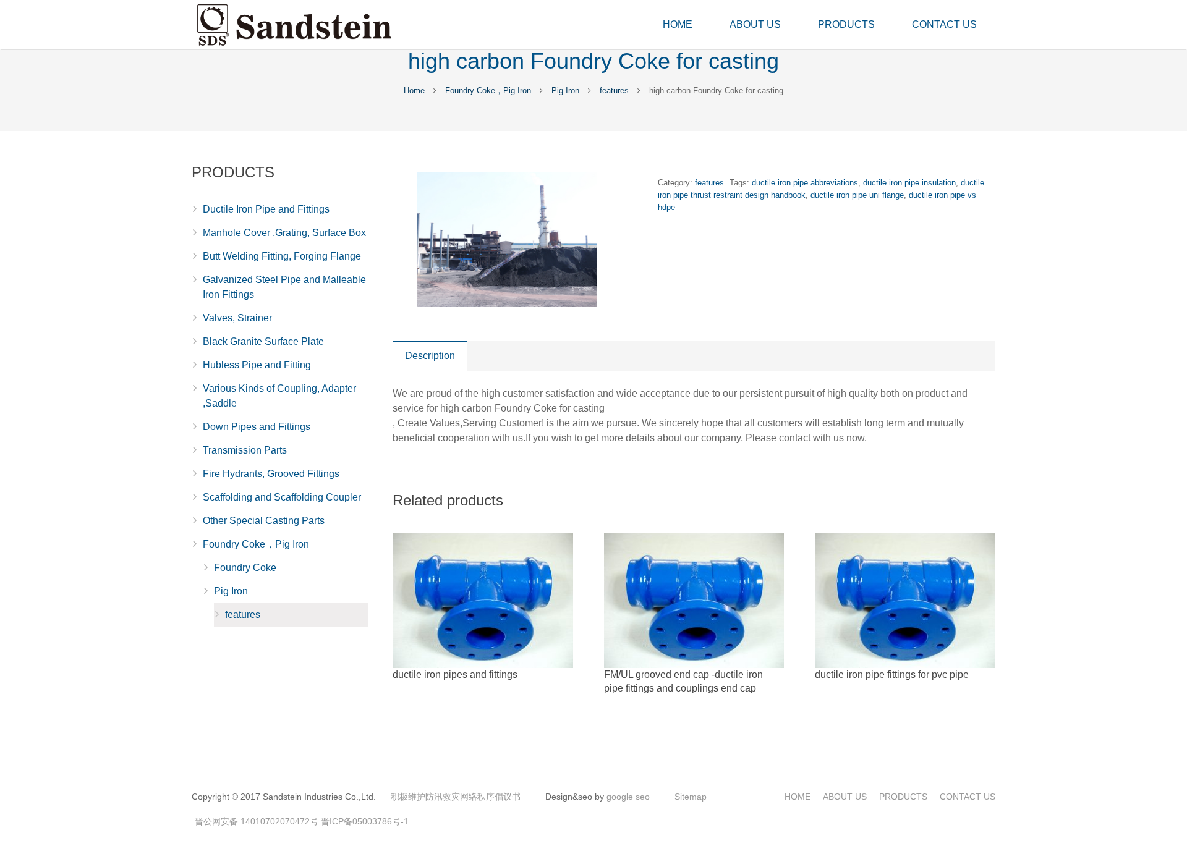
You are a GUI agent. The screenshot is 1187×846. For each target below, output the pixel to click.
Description (430, 355)
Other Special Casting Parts (264, 520)
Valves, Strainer (237, 318)
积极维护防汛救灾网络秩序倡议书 (456, 797)
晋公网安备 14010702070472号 (256, 821)
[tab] (430, 356)
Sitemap (690, 797)
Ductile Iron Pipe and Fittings (266, 209)
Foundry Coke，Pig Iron (488, 90)
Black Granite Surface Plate (263, 341)
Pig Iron (565, 90)
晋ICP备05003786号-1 (365, 821)
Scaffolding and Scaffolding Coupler (282, 497)
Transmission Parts (245, 450)
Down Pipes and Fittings (256, 426)
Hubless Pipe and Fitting (257, 365)
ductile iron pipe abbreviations (805, 182)
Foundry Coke (245, 567)
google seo (628, 797)
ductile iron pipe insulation (909, 182)
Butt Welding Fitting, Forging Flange (282, 256)
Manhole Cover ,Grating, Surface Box (284, 232)
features (614, 90)
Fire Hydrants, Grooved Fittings (271, 473)
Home (414, 90)
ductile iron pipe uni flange (857, 195)
